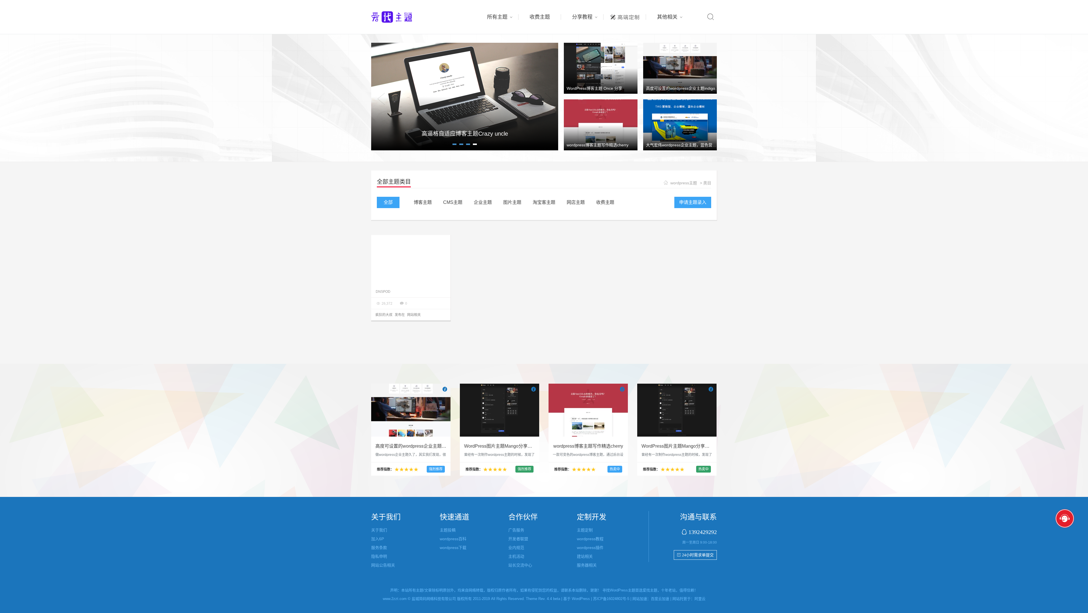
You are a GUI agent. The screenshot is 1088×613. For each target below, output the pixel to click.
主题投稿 (448, 530)
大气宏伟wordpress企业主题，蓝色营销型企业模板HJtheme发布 (703, 145)
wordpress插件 (590, 547)
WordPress (581, 599)
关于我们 (379, 530)
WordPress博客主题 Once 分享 (594, 88)
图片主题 (512, 202)
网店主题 (576, 202)
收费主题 (540, 17)
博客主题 (423, 202)
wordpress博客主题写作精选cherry (597, 145)
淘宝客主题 (544, 202)
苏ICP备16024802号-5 (611, 599)
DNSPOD (383, 292)
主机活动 (516, 556)
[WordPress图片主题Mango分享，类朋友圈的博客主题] (499, 410)
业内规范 (516, 547)
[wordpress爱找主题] (464, 96)
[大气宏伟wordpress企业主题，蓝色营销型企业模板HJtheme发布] (680, 125)
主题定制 (625, 15)
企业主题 (483, 202)
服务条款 (379, 547)
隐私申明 (379, 556)
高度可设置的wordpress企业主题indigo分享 (684, 88)
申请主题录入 (692, 202)
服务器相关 (587, 565)
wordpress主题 (683, 183)
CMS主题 (452, 202)
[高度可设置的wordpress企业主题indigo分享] (680, 68)
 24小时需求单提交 (695, 555)
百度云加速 (660, 599)
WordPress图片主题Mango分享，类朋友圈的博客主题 (518, 446)
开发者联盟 (518, 539)
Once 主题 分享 (464, 134)
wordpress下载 (453, 547)
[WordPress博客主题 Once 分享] (601, 68)
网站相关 (414, 315)
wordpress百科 (453, 539)
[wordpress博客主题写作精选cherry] (601, 125)
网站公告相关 (383, 565)
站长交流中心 (520, 565)
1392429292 (702, 532)
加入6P (377, 539)
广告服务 (516, 530)
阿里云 (700, 599)
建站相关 (585, 556)
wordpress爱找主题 (402, 17)
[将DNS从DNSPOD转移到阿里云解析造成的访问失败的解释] (410, 260)
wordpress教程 (590, 539)
